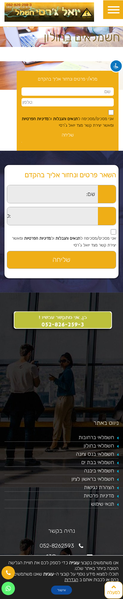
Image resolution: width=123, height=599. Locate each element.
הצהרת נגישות (99, 487)
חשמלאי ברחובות (96, 437)
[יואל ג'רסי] (49, 12)
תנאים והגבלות (65, 118)
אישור (61, 590)
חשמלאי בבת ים (97, 462)
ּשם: (3, 188)
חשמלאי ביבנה (99, 470)
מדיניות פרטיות (99, 495)
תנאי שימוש (102, 504)
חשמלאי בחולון (99, 445)
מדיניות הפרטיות (35, 118)
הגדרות (71, 579)
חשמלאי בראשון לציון (92, 479)
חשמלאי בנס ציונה (95, 454)
